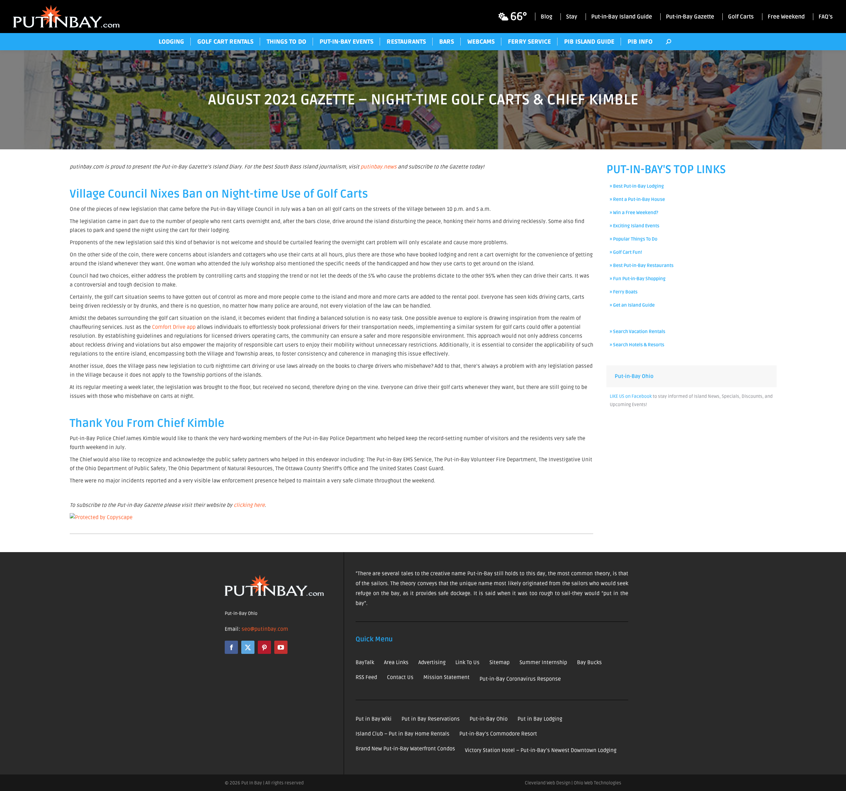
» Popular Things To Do (633, 239)
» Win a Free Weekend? (634, 212)
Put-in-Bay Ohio (634, 376)
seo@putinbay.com (265, 629)
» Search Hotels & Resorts (637, 345)
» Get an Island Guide (632, 305)
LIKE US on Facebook (631, 396)
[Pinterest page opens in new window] (264, 647)
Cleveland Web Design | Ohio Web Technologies (573, 783)
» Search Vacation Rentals (637, 331)
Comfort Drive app (174, 327)
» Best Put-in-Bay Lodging (637, 186)
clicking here (249, 505)
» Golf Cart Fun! (626, 252)
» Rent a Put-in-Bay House (637, 199)
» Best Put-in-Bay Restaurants (641, 265)
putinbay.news (379, 167)
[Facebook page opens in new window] (231, 647)
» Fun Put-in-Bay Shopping (638, 279)
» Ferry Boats (623, 292)
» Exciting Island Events (634, 226)
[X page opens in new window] (247, 647)
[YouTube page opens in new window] (281, 647)
